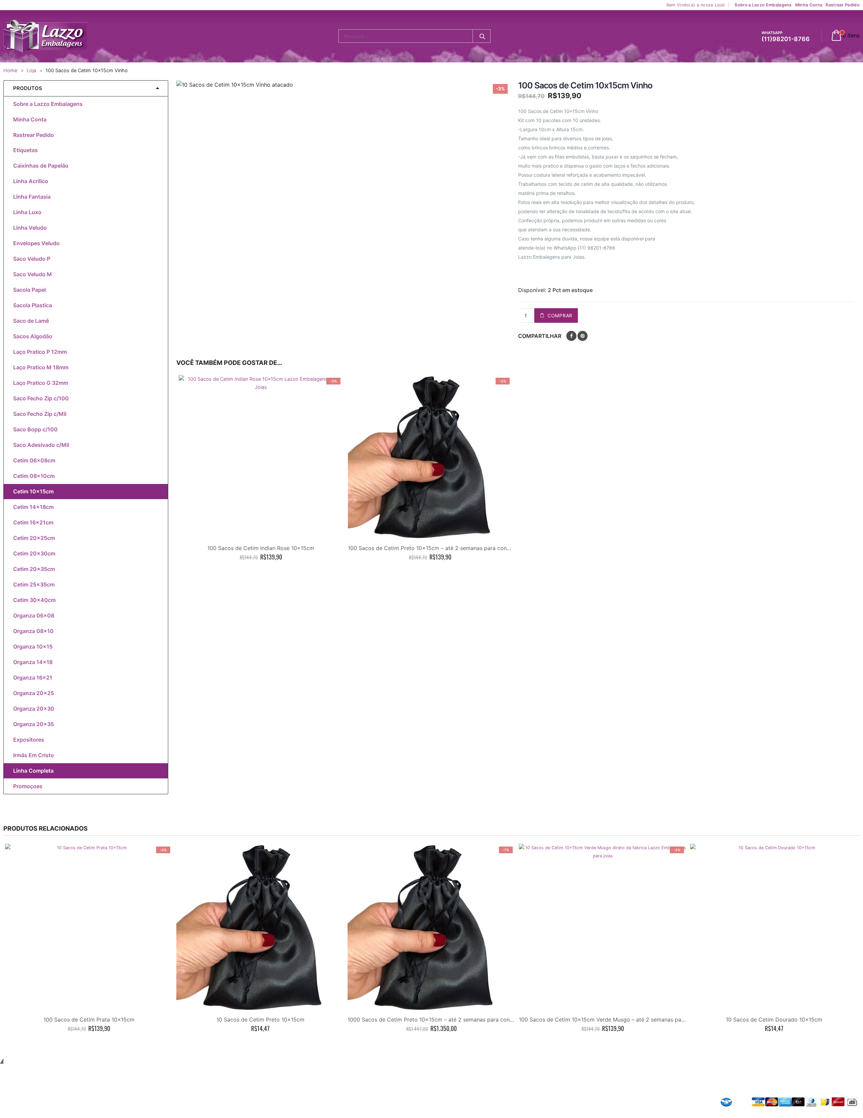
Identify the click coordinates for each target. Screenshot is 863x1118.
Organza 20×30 (33, 708)
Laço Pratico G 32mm (40, 382)
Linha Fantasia (32, 196)
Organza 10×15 (33, 646)
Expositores (28, 739)
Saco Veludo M (32, 274)
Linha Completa (33, 770)
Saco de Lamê (31, 320)
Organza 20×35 (33, 724)
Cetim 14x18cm (33, 507)
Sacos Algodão (32, 336)
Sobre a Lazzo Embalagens (763, 4)
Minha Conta (808, 4)
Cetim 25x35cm (34, 584)
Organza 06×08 (33, 615)
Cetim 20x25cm (34, 538)
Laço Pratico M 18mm (40, 367)
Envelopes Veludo (36, 243)
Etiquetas (25, 150)
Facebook (571, 336)
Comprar (559, 315)
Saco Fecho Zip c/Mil (39, 413)
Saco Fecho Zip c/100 (41, 398)
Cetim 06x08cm (34, 460)
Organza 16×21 (32, 677)
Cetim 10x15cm (33, 491)
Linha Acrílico (30, 181)
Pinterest (582, 336)
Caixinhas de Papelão (40, 165)
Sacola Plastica (32, 305)
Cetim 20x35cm (34, 569)
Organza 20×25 (33, 693)
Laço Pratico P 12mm (40, 351)
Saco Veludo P (31, 258)
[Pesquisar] (482, 36)
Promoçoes (27, 786)
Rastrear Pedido (843, 4)
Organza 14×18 (33, 662)
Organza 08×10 (33, 631)
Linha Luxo (27, 212)
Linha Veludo (30, 227)
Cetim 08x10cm (34, 475)
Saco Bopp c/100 (35, 429)
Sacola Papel (29, 289)
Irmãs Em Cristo (33, 755)
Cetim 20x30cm (34, 553)
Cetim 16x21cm (33, 522)
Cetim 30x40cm (34, 600)
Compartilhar (539, 336)
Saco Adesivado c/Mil (41, 444)
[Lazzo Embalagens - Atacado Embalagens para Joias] (45, 36)
